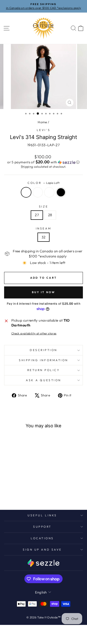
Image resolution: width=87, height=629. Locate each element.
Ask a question (43, 380)
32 (44, 237)
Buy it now (43, 292)
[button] (43, 162)
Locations (42, 538)
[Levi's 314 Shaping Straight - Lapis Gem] (16, 493)
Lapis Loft (26, 192)
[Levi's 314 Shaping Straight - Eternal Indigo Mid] (22, 493)
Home (42, 122)
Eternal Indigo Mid (49, 192)
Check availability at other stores (34, 333)
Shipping (27, 166)
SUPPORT (42, 526)
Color (43, 183)
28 (50, 215)
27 (37, 215)
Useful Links (42, 515)
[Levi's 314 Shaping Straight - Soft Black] (27, 493)
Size (43, 206)
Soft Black (61, 192)
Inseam (43, 228)
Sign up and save (42, 549)
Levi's (43, 130)
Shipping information (43, 360)
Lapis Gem (38, 192)
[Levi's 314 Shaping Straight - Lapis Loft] (11, 493)
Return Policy (43, 370)
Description (43, 350)
